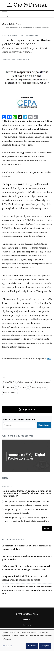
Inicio (4, 24)
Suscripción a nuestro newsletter (19, 419)
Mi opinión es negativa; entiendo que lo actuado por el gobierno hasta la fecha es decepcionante (27, 503)
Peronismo (22, 387)
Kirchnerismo (8, 387)
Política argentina (42, 382)
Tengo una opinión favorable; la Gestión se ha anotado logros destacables (26, 511)
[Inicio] (27, 5)
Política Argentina (16, 24)
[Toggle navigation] (5, 14)
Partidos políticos (24, 382)
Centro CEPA (8, 382)
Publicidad (27, 626)
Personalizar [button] (7, 646)
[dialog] (27, 640)
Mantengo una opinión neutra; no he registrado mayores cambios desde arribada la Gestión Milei (27, 519)
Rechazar (32, 646)
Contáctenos (27, 620)
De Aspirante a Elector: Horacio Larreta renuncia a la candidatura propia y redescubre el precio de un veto (27, 590)
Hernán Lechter (9, 393)
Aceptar (45, 646)
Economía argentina (38, 387)
